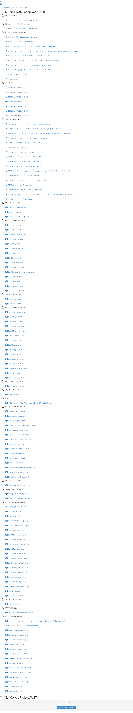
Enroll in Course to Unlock (66, 707)
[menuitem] (1, 4)
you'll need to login (74, 705)
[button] (1, 2)
